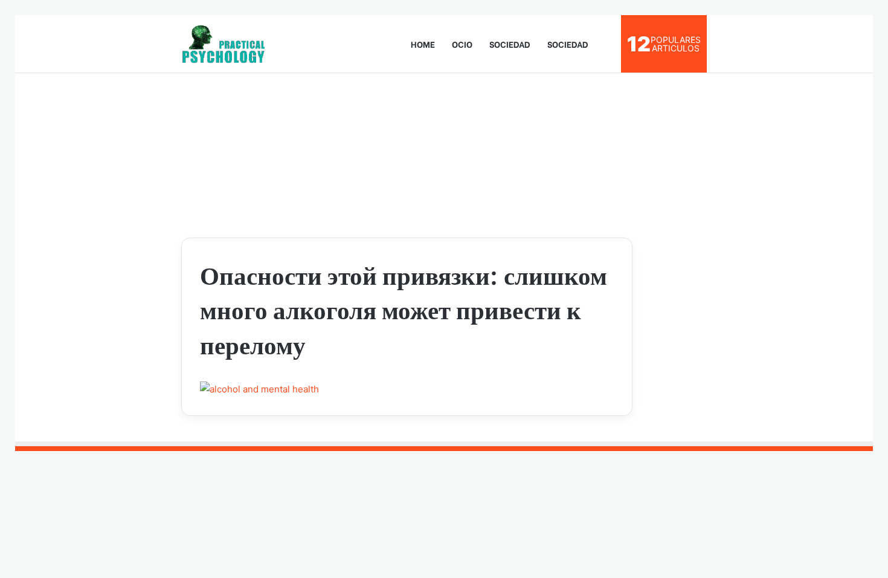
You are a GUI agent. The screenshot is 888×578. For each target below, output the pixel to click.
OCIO (462, 43)
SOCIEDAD (509, 43)
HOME (423, 43)
